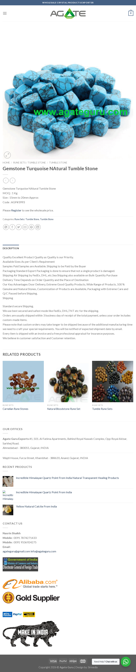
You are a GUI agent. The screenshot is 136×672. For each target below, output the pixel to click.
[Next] (133, 390)
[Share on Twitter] (19, 227)
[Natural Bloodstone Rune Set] (68, 381)
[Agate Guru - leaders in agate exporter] (68, 13)
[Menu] (5, 13)
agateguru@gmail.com (16, 551)
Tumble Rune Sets (102, 408)
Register (16, 210)
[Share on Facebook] (12, 227)
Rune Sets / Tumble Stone (29, 162)
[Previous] (2, 390)
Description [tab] (11, 248)
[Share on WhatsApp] (6, 227)
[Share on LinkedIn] (38, 227)
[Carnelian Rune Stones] (23, 381)
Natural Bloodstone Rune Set (63, 408)
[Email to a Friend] (25, 227)
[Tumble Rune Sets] (112, 381)
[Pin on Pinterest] (31, 227)
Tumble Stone (58, 162)
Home (6, 162)
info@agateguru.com (43, 551)
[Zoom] (7, 155)
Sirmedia (93, 667)
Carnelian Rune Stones (15, 408)
